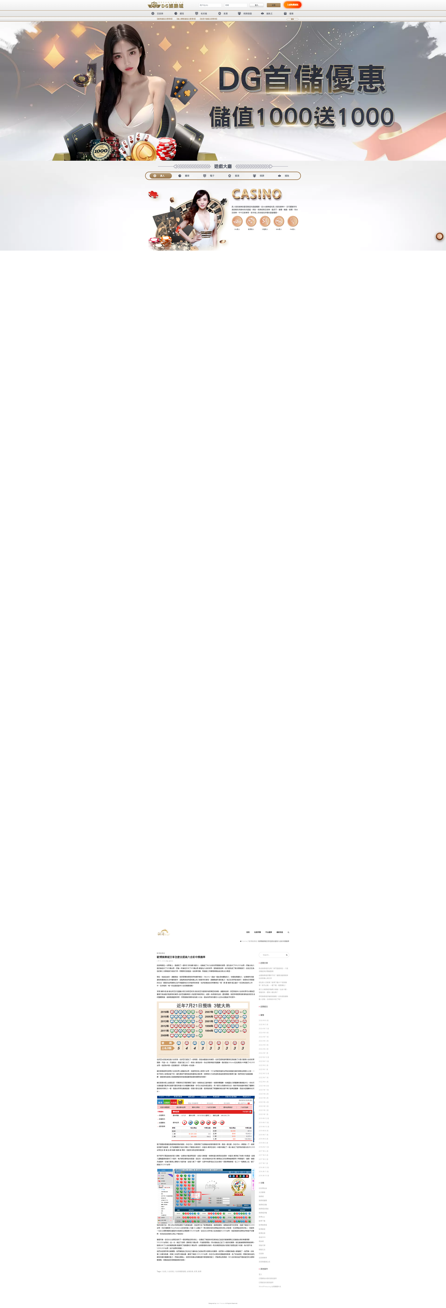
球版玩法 (262, 1249)
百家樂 (261, 1254)
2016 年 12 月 (264, 1167)
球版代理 (262, 1245)
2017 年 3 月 (263, 1155)
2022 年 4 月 (263, 1082)
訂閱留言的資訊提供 (266, 1282)
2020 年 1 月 (263, 1114)
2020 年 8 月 (264, 1086)
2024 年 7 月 (264, 1037)
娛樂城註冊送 (264, 1209)
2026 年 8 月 (264, 1020)
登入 (260, 1274)
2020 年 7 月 (264, 1090)
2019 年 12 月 (264, 1118)
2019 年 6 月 (263, 1139)
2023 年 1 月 (263, 1069)
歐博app (262, 1217)
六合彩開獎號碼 (187, 986)
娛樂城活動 (263, 1205)
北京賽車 (262, 1192)
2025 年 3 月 (263, 1024)
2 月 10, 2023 (161, 961)
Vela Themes (221, 1303)
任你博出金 (263, 1188)
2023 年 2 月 (263, 1065)
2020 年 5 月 (263, 1098)
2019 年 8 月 (263, 1131)
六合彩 (211, 965)
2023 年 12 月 (264, 1057)
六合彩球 (174, 1059)
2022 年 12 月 (264, 1073)
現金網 (261, 1241)
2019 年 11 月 (264, 1123)
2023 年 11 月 (264, 1061)
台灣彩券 (241, 1239)
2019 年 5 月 (263, 1143)
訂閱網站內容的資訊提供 (268, 1278)
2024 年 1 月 (263, 1053)
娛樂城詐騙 (263, 1213)
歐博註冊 (262, 1233)
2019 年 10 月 (264, 1127)
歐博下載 (262, 1221)
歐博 (226, 1162)
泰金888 (262, 1237)
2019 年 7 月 (263, 1135)
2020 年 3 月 (264, 1106)
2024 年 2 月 (263, 1049)
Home (244, 941)
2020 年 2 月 (264, 1110)
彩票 (182, 1065)
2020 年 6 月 (264, 1094)
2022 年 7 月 (263, 1078)
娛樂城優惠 (263, 1200)
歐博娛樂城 (253, 941)
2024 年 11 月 (264, 1029)
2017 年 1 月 (263, 1163)
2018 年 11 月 (264, 1147)
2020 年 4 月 (264, 1102)
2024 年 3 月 (263, 1045)
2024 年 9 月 (264, 1033)
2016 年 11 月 (264, 1172)
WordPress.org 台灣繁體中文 (270, 1286)
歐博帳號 (262, 1229)
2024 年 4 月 (264, 1041)
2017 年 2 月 (263, 1159)
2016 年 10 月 (264, 1176)
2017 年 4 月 (263, 1151)
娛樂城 (261, 1196)
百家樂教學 (263, 1258)
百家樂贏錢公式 (264, 1262)
